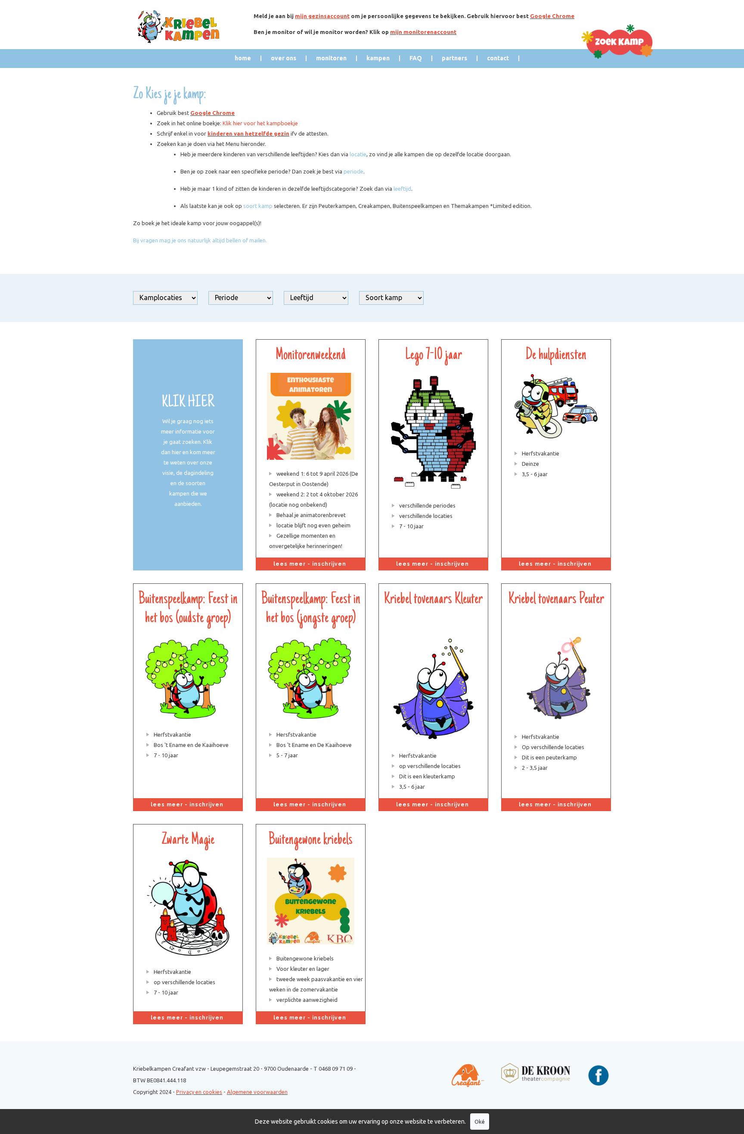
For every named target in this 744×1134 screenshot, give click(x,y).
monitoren (331, 58)
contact (498, 58)
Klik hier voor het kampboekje (260, 123)
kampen (378, 58)
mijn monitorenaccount (423, 32)
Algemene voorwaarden (257, 1092)
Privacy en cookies (199, 1092)
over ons (283, 58)
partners (454, 58)
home (243, 58)
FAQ (415, 58)
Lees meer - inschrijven (310, 564)
